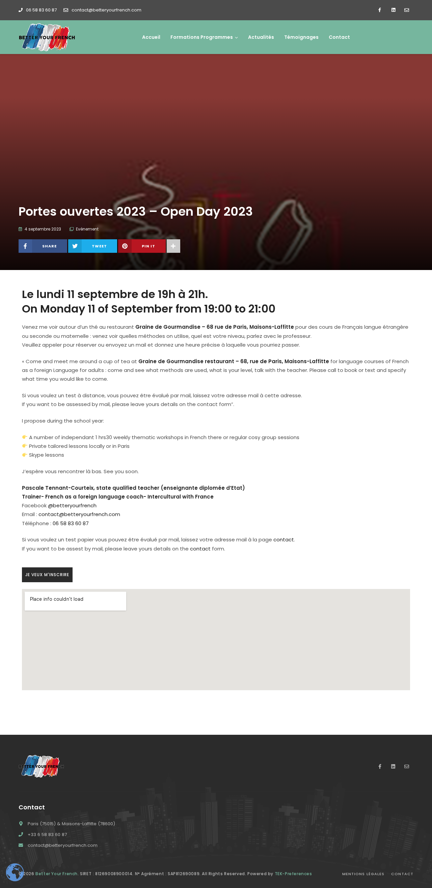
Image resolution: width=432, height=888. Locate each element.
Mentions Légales (363, 874)
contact (283, 539)
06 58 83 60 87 (41, 10)
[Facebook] (379, 10)
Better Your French (56, 874)
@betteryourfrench (72, 505)
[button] (47, 574)
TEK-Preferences (293, 874)
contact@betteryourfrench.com (106, 10)
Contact (402, 874)
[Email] (406, 10)
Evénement (87, 229)
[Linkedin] (393, 10)
